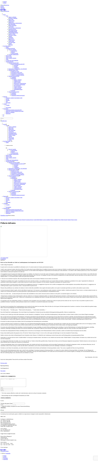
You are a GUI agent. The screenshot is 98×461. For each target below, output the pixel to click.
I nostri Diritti (36, 219)
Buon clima (5, 215)
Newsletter (3, 8)
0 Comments (3, 259)
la (3, 116)
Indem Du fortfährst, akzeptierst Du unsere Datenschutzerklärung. (16, 406)
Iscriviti (2, 6)
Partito (62, 219)
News (59, 219)
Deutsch (23, 219)
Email (2, 404)
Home (2, 215)
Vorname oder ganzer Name (6, 403)
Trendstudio (7, 453)
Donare (4, 455)
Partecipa (2, 7)
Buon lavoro (8, 219)
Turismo (69, 219)
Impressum (5, 459)
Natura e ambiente (54, 219)
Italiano (40, 219)
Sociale (65, 219)
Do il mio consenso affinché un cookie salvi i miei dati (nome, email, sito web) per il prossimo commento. (24, 393)
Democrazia (19, 219)
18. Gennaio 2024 (4, 257)
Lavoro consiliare (46, 219)
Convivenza (13, 219)
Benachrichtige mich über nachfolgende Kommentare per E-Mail (15, 395)
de (3, 114)
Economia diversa (29, 219)
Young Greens (74, 219)
